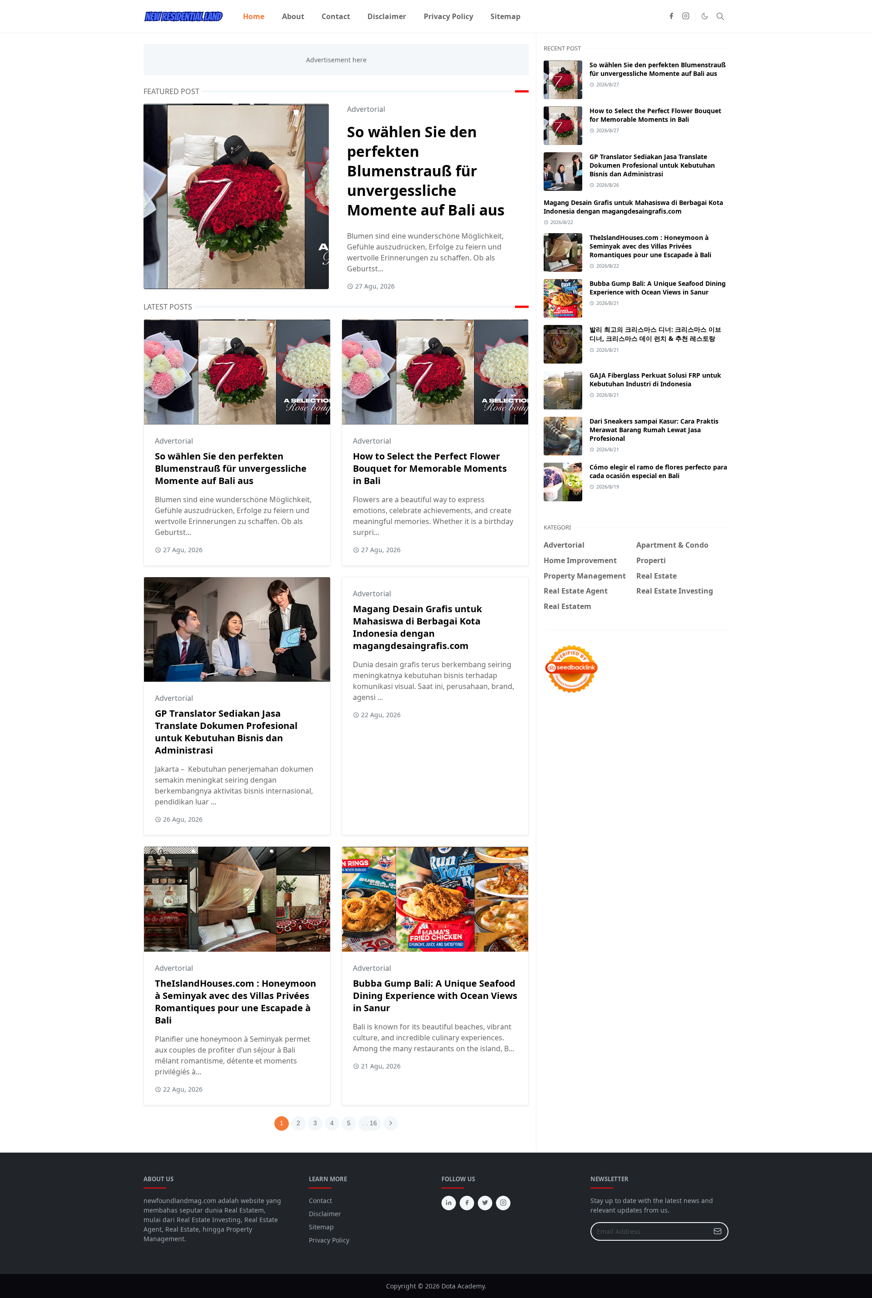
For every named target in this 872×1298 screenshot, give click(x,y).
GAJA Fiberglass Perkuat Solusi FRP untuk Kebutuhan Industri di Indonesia (655, 379)
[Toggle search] (720, 16)
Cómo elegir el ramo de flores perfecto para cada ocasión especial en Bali (658, 471)
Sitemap (321, 1227)
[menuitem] (253, 16)
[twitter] (485, 1203)
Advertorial (366, 109)
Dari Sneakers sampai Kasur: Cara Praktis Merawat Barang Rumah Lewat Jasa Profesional (654, 430)
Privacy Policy (329, 1240)
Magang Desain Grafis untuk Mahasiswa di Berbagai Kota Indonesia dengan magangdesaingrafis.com (417, 627)
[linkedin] (448, 1203)
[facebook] (671, 16)
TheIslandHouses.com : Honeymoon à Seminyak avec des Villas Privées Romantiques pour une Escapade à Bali (235, 1001)
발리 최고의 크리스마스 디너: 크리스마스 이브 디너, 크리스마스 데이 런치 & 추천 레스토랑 (655, 334)
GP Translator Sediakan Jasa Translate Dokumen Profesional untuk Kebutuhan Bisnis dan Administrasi (226, 731)
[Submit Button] (718, 1231)
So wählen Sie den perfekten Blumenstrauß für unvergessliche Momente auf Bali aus (426, 171)
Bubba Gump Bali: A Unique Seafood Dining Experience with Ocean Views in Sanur (435, 995)
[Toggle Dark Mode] (704, 16)
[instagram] (686, 16)
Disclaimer (325, 1213)
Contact (320, 1200)
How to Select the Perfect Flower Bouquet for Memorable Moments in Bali (430, 468)
